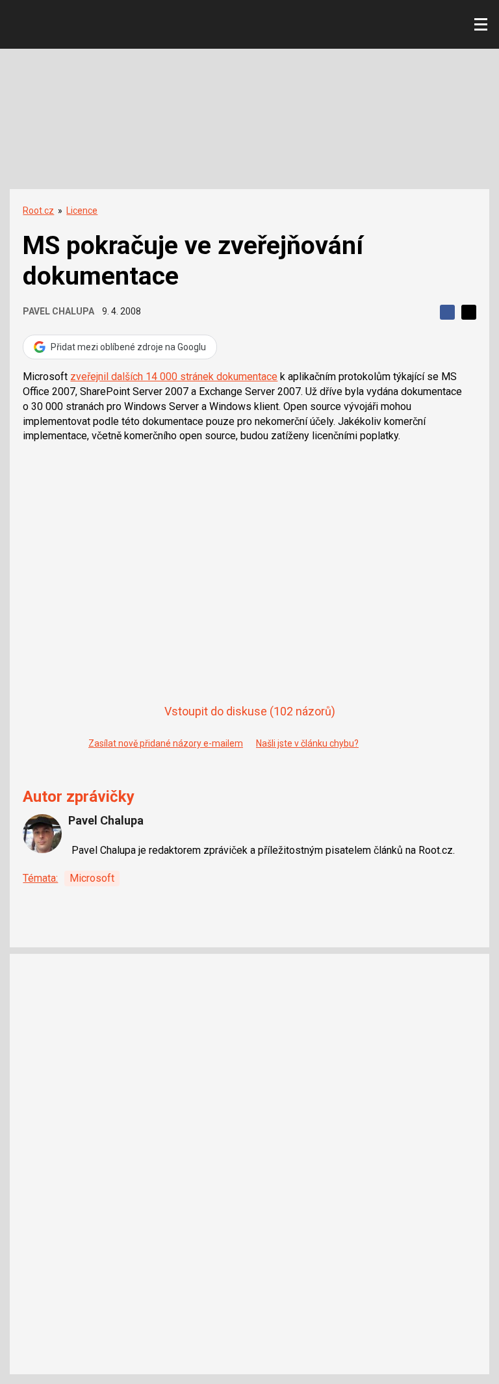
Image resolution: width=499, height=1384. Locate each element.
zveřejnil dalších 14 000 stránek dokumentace (173, 376)
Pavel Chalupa (58, 311)
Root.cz (38, 210)
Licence (81, 210)
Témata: (40, 878)
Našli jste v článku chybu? (307, 743)
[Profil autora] (42, 833)
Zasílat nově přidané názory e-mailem (165, 743)
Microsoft (92, 878)
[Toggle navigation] (481, 24)
